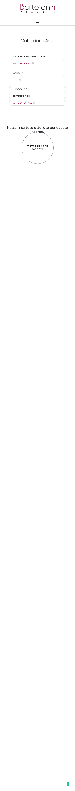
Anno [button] (16, 72)
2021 (15, 79)
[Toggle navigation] (37, 21)
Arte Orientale (22, 102)
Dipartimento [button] (21, 96)
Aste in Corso (22, 63)
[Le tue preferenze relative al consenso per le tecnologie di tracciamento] (68, 784)
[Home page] (38, 7)
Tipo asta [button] (19, 88)
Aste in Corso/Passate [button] (27, 56)
